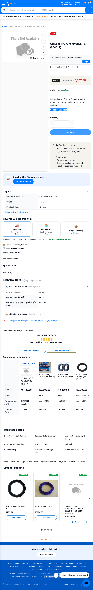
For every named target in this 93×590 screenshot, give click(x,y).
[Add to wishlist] (43, 41)
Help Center (81, 563)
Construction (37, 563)
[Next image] (43, 53)
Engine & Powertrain (29, 462)
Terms (72, 585)
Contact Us (58, 566)
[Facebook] (77, 585)
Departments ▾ (13, 16)
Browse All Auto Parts (74, 449)
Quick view (16, 517)
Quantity (54, 118)
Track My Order (12, 566)
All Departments (13, 563)
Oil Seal (68, 444)
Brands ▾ (29, 16)
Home (4, 26)
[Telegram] (81, 585)
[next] (88, 498)
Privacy (66, 585)
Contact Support (58, 109)
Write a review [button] (31, 350)
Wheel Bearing (41, 444)
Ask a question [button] (61, 350)
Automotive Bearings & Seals (75, 437)
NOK (63, 67)
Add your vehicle (23, 181)
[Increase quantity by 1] (71, 122)
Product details (46, 258)
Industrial (48, 563)
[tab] (17, 229)
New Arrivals (55, 16)
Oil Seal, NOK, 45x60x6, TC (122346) (47, 376)
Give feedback (46, 554)
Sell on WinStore (38, 570)
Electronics (70, 563)
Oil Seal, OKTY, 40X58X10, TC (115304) (82, 377)
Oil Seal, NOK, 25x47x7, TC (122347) (65, 376)
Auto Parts (14, 462)
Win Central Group (54, 570)
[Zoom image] (43, 47)
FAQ (49, 566)
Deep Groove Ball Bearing (15, 436)
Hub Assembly (10, 449)
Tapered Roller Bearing (45, 436)
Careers (83, 566)
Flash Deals (41, 16)
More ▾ (81, 16)
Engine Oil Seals (47, 462)
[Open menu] (3, 4)
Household (59, 563)
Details (21, 248)
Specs (8, 191)
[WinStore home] (32, 4)
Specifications (46, 265)
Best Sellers (69, 16)
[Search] (88, 10)
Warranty (46, 272)
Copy (86, 61)
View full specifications (16, 212)
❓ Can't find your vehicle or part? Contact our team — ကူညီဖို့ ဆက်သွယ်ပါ (31, 321)
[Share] (43, 35)
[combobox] (50, 10)
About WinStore (71, 566)
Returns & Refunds (28, 566)
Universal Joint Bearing (14, 444)
